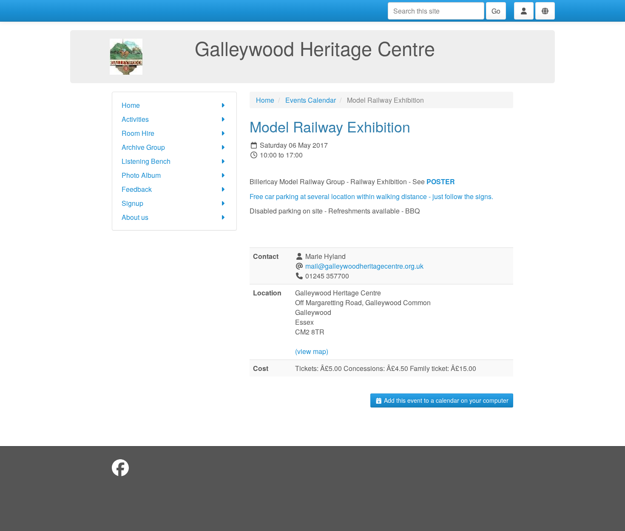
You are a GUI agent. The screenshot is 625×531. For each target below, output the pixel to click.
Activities (135, 119)
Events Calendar (310, 100)
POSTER (441, 181)
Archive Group (143, 147)
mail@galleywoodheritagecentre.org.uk (364, 266)
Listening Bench (146, 161)
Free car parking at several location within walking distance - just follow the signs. (371, 196)
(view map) (311, 351)
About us (135, 217)
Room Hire (138, 133)
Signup (132, 203)
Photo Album (141, 175)
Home (131, 105)
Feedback (137, 189)
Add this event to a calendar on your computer (445, 400)
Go (495, 11)
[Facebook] (120, 467)
